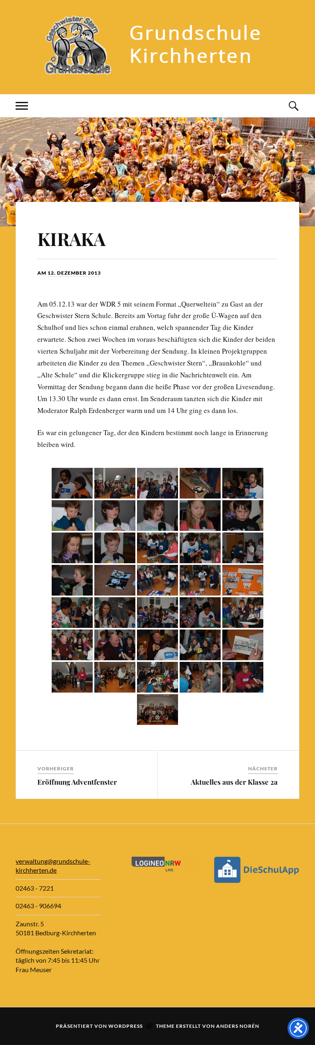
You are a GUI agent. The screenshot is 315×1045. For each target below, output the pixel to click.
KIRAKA (71, 238)
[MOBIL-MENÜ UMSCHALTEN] (22, 106)
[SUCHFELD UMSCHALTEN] (293, 106)
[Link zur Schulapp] (256, 880)
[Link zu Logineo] (157, 869)
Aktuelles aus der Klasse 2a (234, 781)
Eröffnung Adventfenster (77, 781)
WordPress (125, 1026)
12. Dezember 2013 (74, 273)
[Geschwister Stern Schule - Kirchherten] (157, 69)
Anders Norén (237, 1026)
